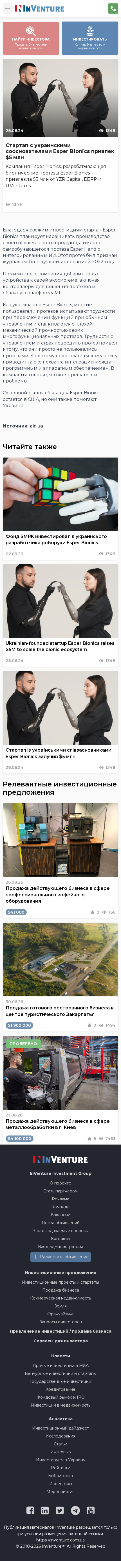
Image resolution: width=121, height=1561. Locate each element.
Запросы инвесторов (60, 1321)
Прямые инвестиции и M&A (61, 1365)
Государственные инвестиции (60, 1381)
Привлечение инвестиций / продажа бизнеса (60, 1331)
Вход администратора (60, 1246)
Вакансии (60, 1214)
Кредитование (60, 1389)
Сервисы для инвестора (60, 1340)
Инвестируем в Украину (60, 1459)
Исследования (60, 1436)
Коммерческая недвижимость (60, 1298)
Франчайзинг (60, 1314)
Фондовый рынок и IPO (61, 1397)
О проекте (60, 1183)
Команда (60, 1206)
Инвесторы (60, 1483)
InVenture (60, 1173)
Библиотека (60, 1475)
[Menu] (8, 8)
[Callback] (113, 8)
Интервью (60, 1451)
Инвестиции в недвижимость (60, 1405)
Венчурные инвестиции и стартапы (61, 1373)
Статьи (60, 1444)
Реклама (60, 1198)
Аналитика (61, 1418)
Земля (60, 1306)
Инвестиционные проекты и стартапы (60, 1282)
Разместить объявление (64, 1256)
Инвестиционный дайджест (60, 1428)
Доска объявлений (61, 1222)
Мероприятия (60, 1491)
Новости (60, 1355)
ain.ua (36, 426)
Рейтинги (60, 1467)
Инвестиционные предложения (60, 1272)
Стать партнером (60, 1191)
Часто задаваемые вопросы (60, 1230)
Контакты (60, 1238)
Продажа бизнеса (60, 1290)
